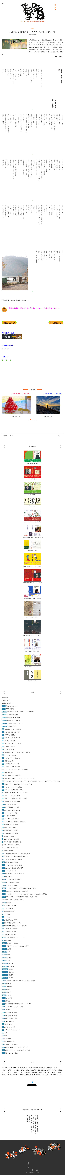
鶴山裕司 (28, 1072)
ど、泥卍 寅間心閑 (8, 741)
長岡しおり (48, 1072)
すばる (6, 957)
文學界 (6, 949)
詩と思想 (6, 995)
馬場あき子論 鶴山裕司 (9, 929)
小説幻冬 (7, 978)
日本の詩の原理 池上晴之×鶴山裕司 (12, 859)
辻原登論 (6, 903)
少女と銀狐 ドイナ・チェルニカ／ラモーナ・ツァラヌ (18, 778)
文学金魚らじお (6, 700)
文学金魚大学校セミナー (10, 706)
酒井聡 (27, 1070)
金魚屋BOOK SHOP (28, 1165)
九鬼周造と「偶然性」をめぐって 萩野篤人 (17, 891)
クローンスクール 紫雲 (9, 813)
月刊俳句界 (7, 986)
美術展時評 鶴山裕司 (9, 1015)
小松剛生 (22, 1070)
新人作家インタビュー (10, 726)
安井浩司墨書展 (8, 709)
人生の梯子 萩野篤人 (9, 885)
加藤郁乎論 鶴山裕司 (9, 934)
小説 (4, 1033)
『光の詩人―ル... (16, 417)
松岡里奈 (9, 1074)
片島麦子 (4, 1070)
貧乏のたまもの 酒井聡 (10, 862)
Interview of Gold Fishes (11, 717)
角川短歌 (6, 989)
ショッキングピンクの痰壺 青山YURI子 (14, 822)
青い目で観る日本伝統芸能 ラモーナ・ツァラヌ (16, 1004)
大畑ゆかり (42, 1067)
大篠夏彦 (35, 1067)
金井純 (9, 1070)
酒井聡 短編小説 (7, 761)
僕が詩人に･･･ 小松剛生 (10, 824)
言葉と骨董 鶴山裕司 (9, 1012)
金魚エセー (6, 876)
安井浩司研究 (7, 914)
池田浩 (26, 1067)
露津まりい (34, 1072)
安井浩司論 (6, 917)
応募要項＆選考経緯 (10, 715)
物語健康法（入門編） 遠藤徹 (11, 801)
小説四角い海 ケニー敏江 (10, 764)
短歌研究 (6, 992)
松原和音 (15, 1074)
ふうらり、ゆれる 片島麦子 (11, 767)
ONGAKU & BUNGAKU (9, 1021)
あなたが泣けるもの (9, 871)
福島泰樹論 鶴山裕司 (9, 931)
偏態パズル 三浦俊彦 (9, 827)
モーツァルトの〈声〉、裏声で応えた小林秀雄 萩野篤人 (19, 888)
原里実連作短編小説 (8, 735)
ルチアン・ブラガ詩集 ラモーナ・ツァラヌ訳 (15, 793)
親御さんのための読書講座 (10, 1044)
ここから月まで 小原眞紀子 (10, 839)
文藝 (6, 960)
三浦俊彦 (21, 1074)
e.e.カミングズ (6, 1067)
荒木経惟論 (6, 940)
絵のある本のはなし (8, 1041)
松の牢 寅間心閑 (8, 749)
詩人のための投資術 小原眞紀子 (12, 868)
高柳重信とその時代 (8, 911)
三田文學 (7, 963)
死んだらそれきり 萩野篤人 (11, 882)
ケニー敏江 (16, 1070)
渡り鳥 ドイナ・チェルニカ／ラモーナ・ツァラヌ (17, 784)
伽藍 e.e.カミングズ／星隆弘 (11, 775)
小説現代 (7, 975)
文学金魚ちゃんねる (7, 703)
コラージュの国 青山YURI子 (11, 738)
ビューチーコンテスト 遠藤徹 (11, 796)
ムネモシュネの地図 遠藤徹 (11, 810)
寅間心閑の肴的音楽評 (9, 1018)
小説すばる (8, 972)
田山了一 (22, 1072)
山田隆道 (37, 1074)
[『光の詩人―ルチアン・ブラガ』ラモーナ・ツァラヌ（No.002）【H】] (48, 403)
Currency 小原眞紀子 (9, 836)
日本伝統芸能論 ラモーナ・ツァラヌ (14, 937)
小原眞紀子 (54, 1067)
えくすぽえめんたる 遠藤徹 (11, 807)
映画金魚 (6, 1001)
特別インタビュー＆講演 (11, 720)
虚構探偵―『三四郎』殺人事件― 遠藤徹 (14, 798)
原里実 (59, 1072)
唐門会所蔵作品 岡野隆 (9, 920)
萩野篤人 (54, 1072)
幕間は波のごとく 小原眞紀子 (11, 729)
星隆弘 (4, 1074)
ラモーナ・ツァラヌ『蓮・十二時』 (13, 790)
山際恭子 (31, 1074)
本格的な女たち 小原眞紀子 (11, 732)
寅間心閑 (41, 1072)
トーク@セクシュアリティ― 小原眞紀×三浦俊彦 (16, 853)
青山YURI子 (14, 1067)
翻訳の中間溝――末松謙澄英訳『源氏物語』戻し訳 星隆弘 (20, 897)
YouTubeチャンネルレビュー (11, 1030)
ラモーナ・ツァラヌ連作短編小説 (12, 787)
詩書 (4, 1036)
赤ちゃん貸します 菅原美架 (11, 819)
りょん (60, 1074)
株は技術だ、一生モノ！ (9, 333)
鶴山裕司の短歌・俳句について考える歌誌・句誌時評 (18, 981)
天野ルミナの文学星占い (10, 1053)
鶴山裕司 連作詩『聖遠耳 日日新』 (12, 842)
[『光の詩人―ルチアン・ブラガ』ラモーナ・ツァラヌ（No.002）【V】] (16, 403)
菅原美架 (43, 1070)
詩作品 (32, 28)
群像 (6, 955)
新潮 (6, 952)
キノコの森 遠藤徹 (9, 804)
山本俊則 (43, 1074)
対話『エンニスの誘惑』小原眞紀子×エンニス (15, 856)
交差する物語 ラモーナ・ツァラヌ (13, 874)
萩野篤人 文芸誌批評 (10, 943)
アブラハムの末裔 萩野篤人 (11, 879)
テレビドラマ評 (7, 1024)
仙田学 (49, 1070)
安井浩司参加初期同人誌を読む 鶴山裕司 (14, 926)
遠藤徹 (30, 1067)
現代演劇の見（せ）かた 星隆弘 (12, 1007)
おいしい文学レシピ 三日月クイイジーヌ (15, 1047)
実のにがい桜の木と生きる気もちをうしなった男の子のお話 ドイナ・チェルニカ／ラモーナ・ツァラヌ (31, 781)
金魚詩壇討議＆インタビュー (12, 723)
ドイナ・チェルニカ (7, 1072)
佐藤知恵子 (33, 1070)
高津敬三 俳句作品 (7, 850)
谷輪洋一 (16, 1072)
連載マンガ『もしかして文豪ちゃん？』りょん (16, 1050)
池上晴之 (20, 1067)
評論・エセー (7, 1038)
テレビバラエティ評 (8, 1027)
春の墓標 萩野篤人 (8, 816)
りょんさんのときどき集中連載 (12, 865)
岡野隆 (48, 1067)
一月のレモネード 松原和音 (11, 758)
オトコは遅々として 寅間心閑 (11, 743)
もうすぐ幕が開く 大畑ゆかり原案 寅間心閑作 (16, 752)
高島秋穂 (54, 1070)
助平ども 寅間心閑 (8, 746)
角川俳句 (6, 983)
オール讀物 (8, 966)
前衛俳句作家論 (7, 908)
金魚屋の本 (5, 697)
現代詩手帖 (7, 998)
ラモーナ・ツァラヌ (52, 1074)
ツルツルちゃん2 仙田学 (10, 833)
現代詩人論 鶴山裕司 (9, 905)
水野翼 (26, 1074)
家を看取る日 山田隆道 (9, 830)
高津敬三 (60, 1070)
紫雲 (38, 1070)
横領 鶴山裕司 (7, 772)
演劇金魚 (6, 1010)
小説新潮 (7, 969)
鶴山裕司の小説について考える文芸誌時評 (15, 946)
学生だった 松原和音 (9, 755)
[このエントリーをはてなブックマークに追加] (32, 1082)
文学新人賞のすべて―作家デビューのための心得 (18, 712)
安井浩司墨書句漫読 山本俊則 (11, 923)
